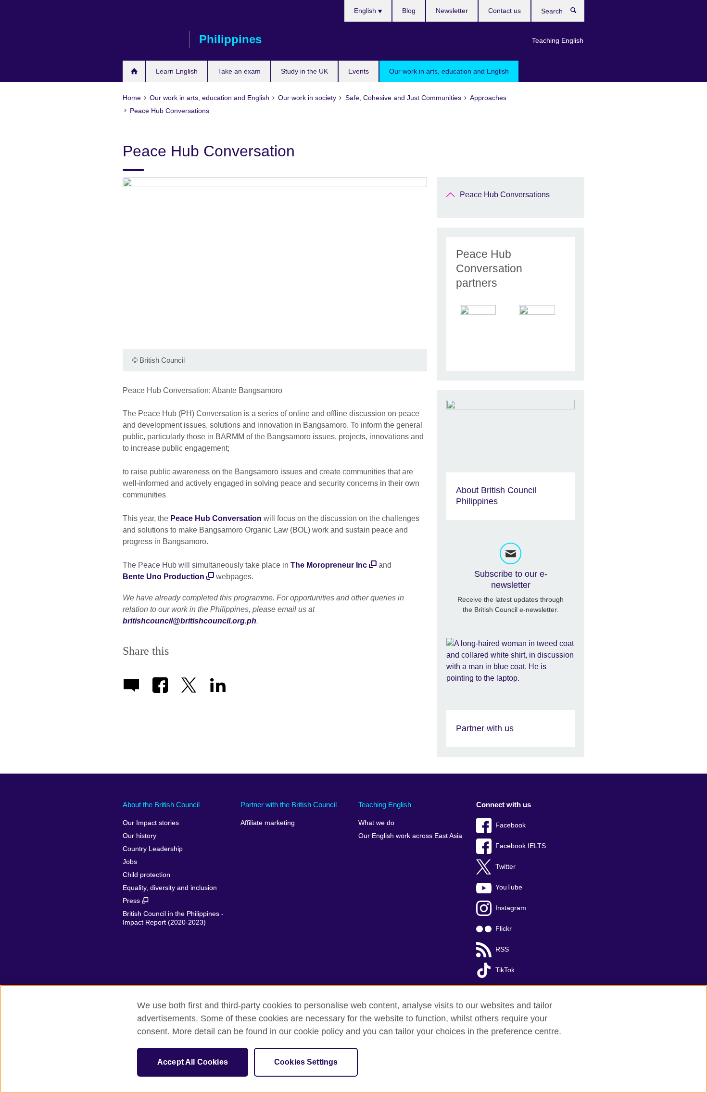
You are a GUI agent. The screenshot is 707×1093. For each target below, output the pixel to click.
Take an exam (239, 71)
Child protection (146, 874)
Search (578, 12)
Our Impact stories (151, 822)
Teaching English (557, 40)
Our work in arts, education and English (449, 71)
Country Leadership (153, 848)
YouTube (508, 887)
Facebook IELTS (520, 846)
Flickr (503, 928)
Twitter (505, 866)
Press (132, 900)
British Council (151, 39)
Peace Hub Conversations (505, 195)
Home (134, 71)
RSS (502, 949)
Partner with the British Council (288, 805)
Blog (409, 10)
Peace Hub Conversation (216, 518)
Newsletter (452, 10)
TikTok (505, 970)
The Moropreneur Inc (328, 565)
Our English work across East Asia (410, 835)
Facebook (510, 825)
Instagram (510, 908)
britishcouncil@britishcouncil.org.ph (189, 621)
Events (358, 71)
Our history (139, 835)
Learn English (177, 71)
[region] (353, 1039)
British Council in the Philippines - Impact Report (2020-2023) (173, 918)
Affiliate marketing (267, 822)
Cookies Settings (306, 1062)
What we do (376, 822)
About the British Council (161, 805)
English (366, 10)
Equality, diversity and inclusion (170, 887)
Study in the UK (304, 71)
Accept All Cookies (192, 1062)
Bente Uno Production (163, 576)
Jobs (130, 861)
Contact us (504, 10)
